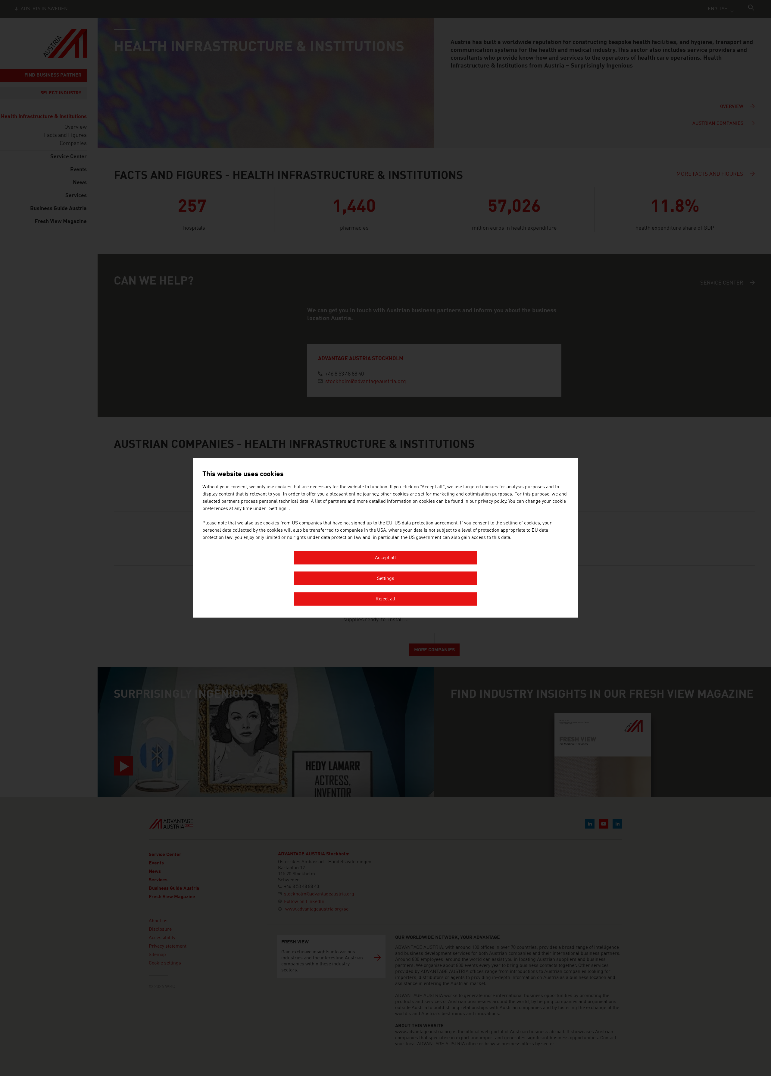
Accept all (385, 558)
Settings (385, 578)
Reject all (385, 599)
